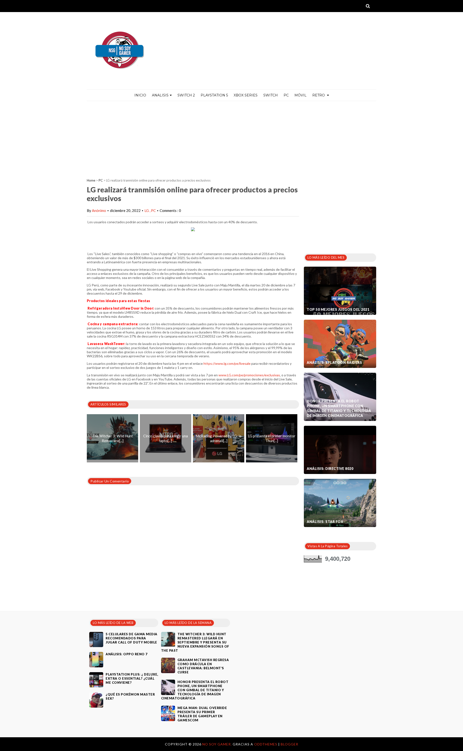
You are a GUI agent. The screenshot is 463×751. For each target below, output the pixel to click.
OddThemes (265, 744)
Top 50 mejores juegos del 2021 (338, 309)
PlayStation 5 (214, 95)
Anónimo (99, 210)
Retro (319, 95)
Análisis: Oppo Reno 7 (127, 654)
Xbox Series (246, 95)
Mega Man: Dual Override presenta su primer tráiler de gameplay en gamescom (202, 714)
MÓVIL (300, 95)
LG (147, 210)
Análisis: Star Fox (325, 522)
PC (286, 95)
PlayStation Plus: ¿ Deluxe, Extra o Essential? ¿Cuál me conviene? (132, 678)
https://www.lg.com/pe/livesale (227, 363)
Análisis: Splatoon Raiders (334, 362)
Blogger (289, 744)
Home (91, 180)
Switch (270, 95)
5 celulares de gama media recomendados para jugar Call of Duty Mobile (131, 638)
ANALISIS (160, 95)
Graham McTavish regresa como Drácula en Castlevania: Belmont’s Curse (203, 666)
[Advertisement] (231, 137)
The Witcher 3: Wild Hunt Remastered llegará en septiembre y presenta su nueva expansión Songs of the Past (195, 642)
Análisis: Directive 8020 (330, 469)
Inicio (140, 95)
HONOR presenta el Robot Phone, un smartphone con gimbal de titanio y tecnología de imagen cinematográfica (339, 408)
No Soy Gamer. (217, 744)
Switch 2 (186, 95)
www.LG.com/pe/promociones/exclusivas (249, 375)
